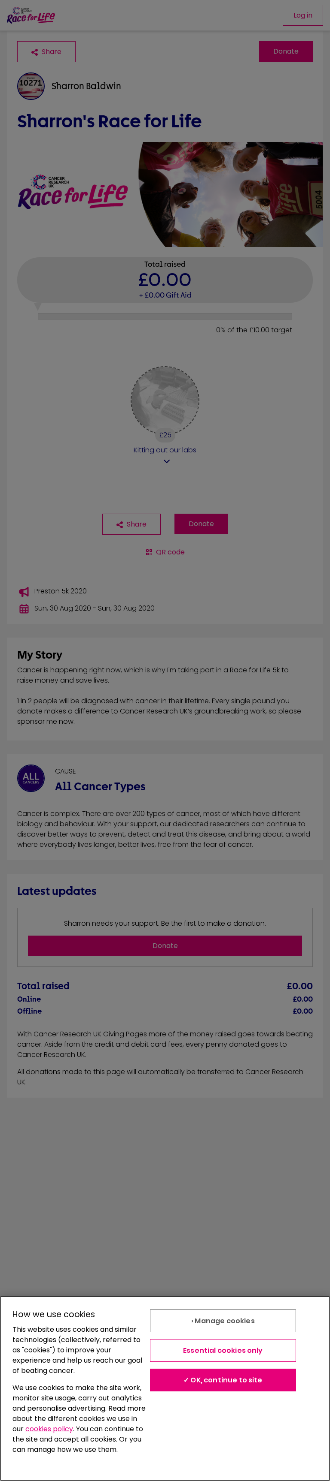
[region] (165, 1388)
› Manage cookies (223, 1321)
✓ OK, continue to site (223, 1380)
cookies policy (49, 1429)
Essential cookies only (223, 1350)
